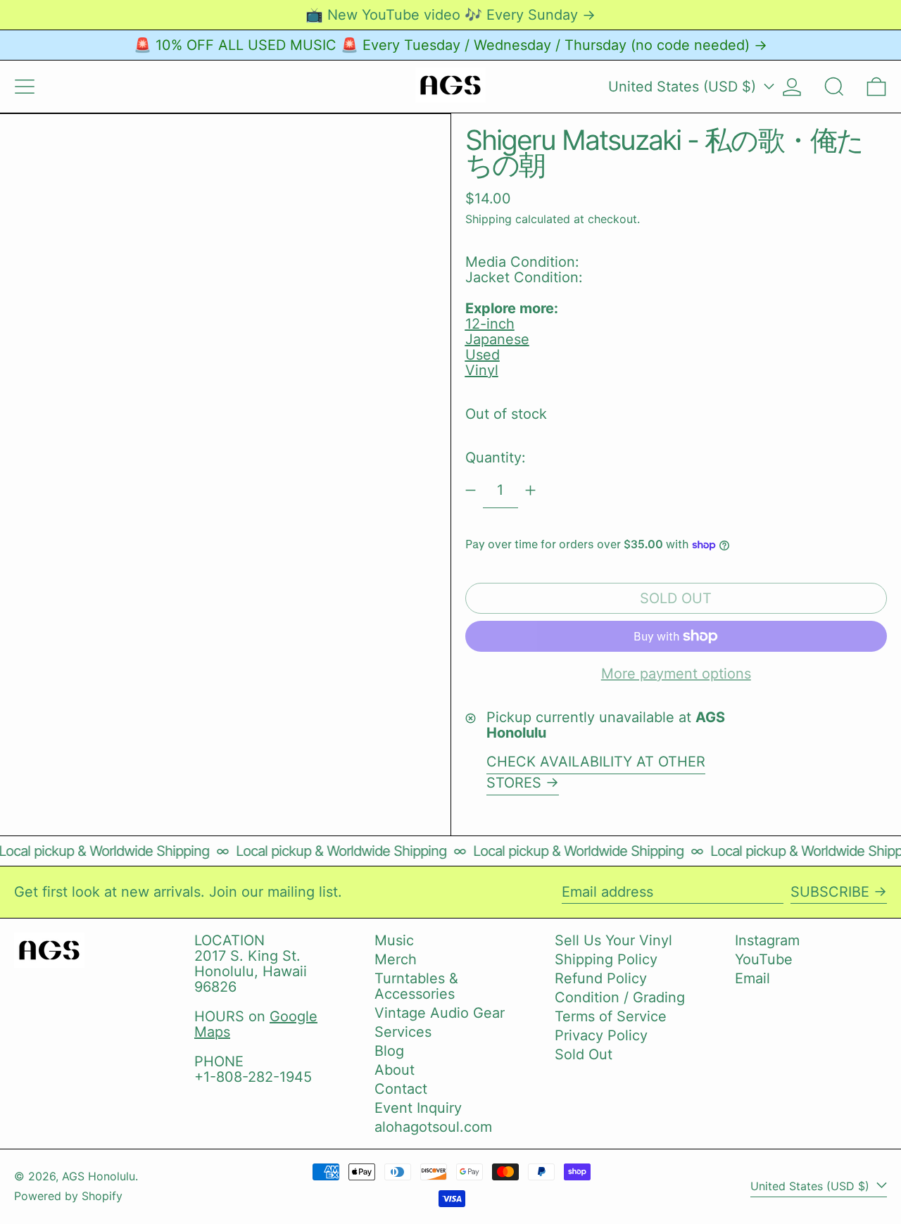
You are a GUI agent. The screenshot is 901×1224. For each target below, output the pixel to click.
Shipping (488, 219)
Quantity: (495, 457)
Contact (400, 1088)
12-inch (490, 323)
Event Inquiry (418, 1107)
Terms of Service (611, 1016)
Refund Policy (601, 978)
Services (402, 1031)
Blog (389, 1050)
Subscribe (829, 891)
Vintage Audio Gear (439, 1012)
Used (482, 354)
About (394, 1069)
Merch (395, 959)
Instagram (767, 940)
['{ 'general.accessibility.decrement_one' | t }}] (470, 490)
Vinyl (481, 370)
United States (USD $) (684, 86)
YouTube (764, 959)
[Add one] (530, 490)
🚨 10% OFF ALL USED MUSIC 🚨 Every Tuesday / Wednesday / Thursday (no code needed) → (450, 45)
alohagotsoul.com (433, 1126)
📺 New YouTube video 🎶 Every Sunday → (450, 14)
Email (752, 978)
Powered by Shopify (68, 1196)
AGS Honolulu (98, 1176)
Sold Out (583, 1054)
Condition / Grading (620, 997)
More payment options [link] (676, 673)
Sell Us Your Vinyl (613, 940)
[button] (834, 86)
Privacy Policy (601, 1035)
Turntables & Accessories (416, 986)
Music (394, 940)
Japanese (497, 339)
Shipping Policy (606, 959)
